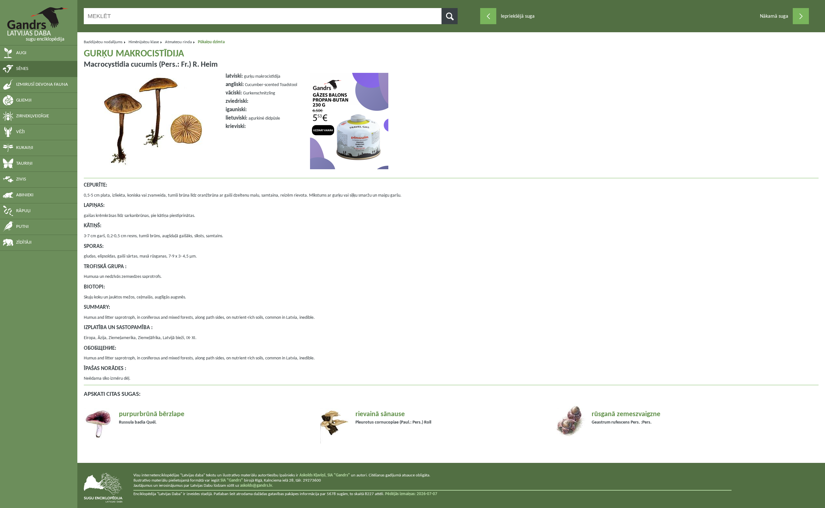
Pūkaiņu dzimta (211, 42)
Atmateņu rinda (178, 42)
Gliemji (24, 100)
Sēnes (22, 68)
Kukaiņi (24, 147)
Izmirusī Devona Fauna (42, 84)
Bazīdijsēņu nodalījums (103, 42)
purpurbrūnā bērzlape (151, 414)
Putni (22, 226)
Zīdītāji (24, 242)
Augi (21, 53)
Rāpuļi (23, 211)
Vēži (20, 132)
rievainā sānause (380, 414)
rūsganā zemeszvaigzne (626, 414)
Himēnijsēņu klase (144, 42)
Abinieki (25, 195)
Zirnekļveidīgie (32, 116)
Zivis (21, 179)
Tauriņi (24, 163)
